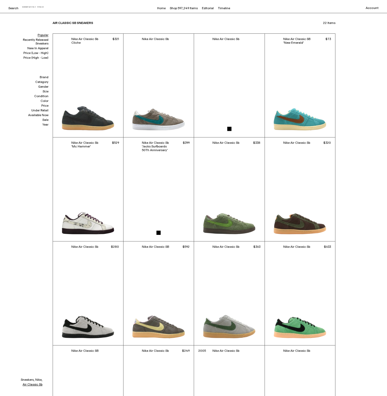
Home (161, 8)
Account (372, 8)
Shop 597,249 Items (184, 8)
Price (44, 105)
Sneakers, (27, 380)
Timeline (224, 8)
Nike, (38, 380)
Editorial (208, 8)
